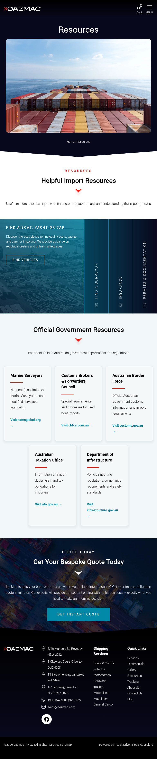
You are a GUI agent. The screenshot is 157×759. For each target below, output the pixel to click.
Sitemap (66, 744)
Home (70, 141)
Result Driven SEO (126, 744)
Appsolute (146, 744)
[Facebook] (46, 719)
